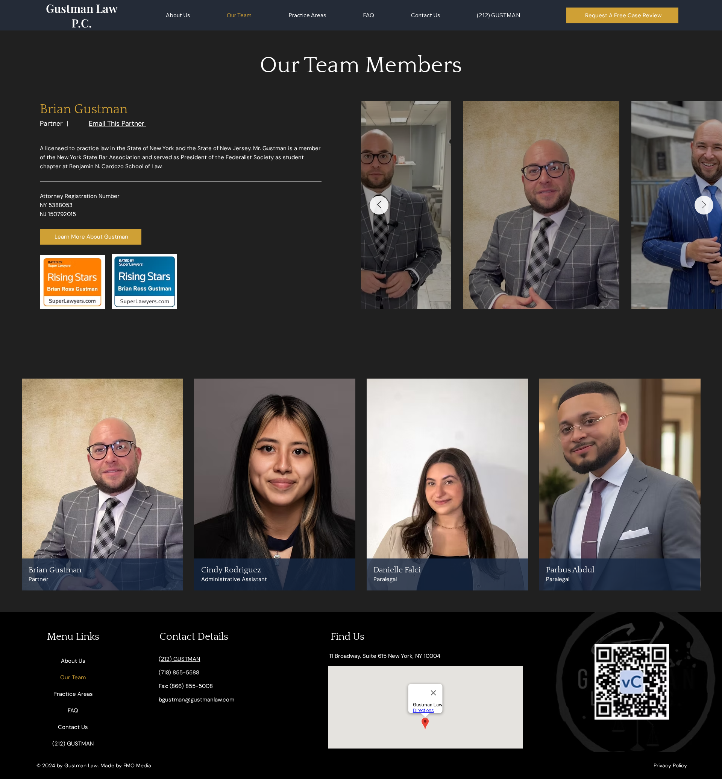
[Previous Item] (379, 205)
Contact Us (73, 727)
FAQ (73, 710)
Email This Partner (117, 123)
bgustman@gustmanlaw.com (196, 699)
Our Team (73, 677)
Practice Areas (73, 694)
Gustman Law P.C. (82, 15)
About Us (73, 661)
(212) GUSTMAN (73, 743)
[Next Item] (704, 205)
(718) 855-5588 (179, 672)
